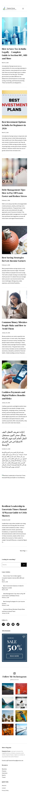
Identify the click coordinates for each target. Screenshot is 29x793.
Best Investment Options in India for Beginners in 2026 (14, 125)
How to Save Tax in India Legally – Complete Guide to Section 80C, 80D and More (14, 53)
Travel (3, 777)
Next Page (23, 551)
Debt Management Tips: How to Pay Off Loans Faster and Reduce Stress (14, 193)
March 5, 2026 (5, 62)
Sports (4, 775)
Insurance (4, 773)
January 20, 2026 (6, 332)
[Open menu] (23, 9)
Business (4, 769)
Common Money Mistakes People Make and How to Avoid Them (14, 325)
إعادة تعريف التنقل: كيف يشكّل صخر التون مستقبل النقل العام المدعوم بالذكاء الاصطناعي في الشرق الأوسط (14, 438)
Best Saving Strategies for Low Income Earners (14, 259)
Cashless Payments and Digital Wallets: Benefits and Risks (13, 395)
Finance (4, 771)
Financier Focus (6, 751)
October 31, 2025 (6, 449)
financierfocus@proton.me (15, 760)
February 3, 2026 (6, 200)
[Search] (24, 565)
